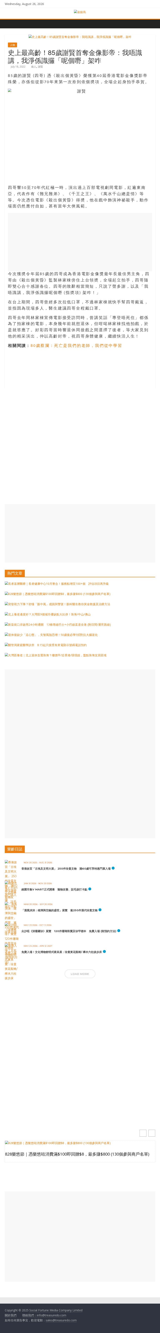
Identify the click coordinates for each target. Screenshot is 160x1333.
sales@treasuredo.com (61, 1320)
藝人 (33, 66)
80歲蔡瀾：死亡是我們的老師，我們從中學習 (76, 346)
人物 (12, 45)
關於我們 (10, 1315)
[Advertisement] (80, 242)
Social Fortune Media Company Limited (55, 1310)
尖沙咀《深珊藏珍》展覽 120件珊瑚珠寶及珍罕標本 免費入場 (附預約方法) (68, 931)
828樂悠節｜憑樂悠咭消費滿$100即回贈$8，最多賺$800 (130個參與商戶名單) (77, 1154)
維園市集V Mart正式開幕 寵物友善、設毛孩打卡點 (54, 889)
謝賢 (40, 66)
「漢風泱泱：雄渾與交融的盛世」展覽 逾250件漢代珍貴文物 (59, 910)
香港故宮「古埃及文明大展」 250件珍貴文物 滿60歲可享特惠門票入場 (66, 868)
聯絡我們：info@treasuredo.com (44, 1315)
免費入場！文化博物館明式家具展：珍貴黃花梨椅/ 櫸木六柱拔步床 (61, 952)
